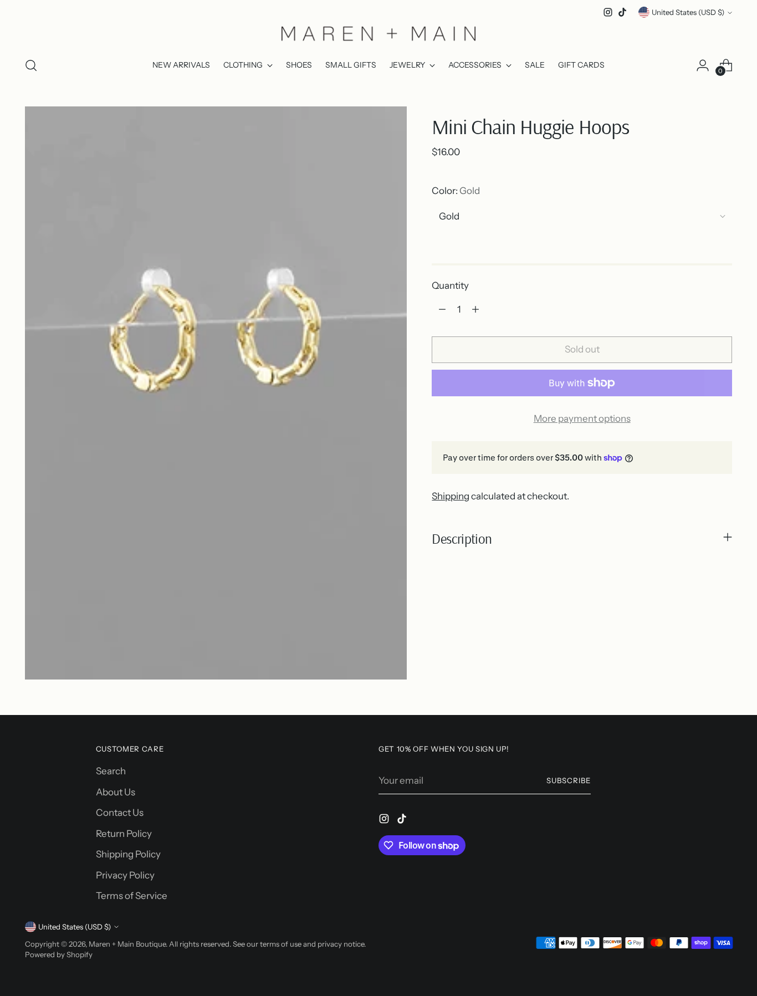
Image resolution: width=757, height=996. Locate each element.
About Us (115, 792)
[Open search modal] (31, 65)
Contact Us (120, 812)
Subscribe (568, 780)
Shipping (450, 496)
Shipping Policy (128, 854)
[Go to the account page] (703, 65)
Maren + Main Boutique (127, 943)
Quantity (450, 285)
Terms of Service (131, 895)
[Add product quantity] (475, 309)
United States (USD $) (688, 12)
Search (111, 771)
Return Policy (124, 833)
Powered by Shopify (59, 954)
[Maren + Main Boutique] (378, 33)
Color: (456, 190)
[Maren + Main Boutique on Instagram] (608, 12)
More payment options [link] (582, 418)
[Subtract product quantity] (442, 309)
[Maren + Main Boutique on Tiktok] (622, 12)
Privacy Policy (125, 875)
